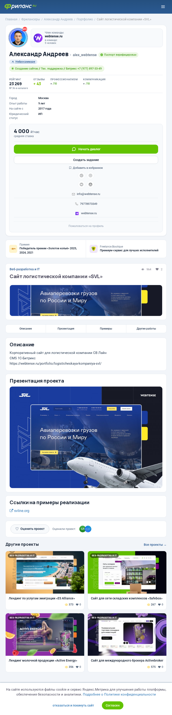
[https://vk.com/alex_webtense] (81, 184)
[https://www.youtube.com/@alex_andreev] (90, 184)
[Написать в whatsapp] (90, 175)
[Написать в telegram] (81, 175)
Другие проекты (22, 544)
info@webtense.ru (88, 194)
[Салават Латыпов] (82, 529)
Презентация (66, 328)
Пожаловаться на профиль (86, 226)
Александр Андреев (38, 54)
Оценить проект (30, 529)
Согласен (113, 705)
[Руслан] (88, 529)
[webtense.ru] (38, 38)
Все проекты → (155, 544)
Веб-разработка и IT (25, 269)
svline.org (21, 511)
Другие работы (146, 328)
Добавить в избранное (87, 167)
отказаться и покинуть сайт (73, 705)
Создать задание (86, 160)
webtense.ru (88, 213)
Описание (25, 328)
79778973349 (88, 203)
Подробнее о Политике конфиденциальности (119, 694)
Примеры (106, 328)
